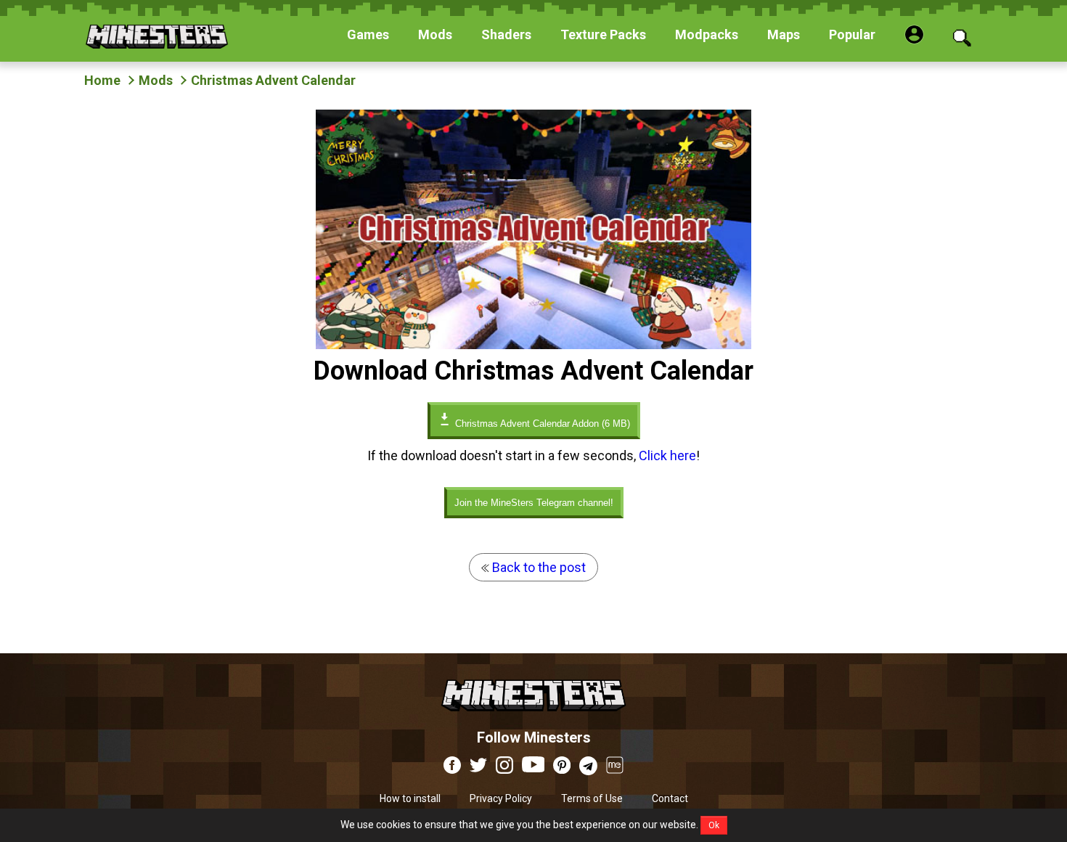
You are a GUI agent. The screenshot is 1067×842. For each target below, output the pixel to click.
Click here (667, 455)
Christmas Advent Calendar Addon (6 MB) (541, 423)
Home (102, 80)
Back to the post (537, 567)
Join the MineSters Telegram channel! (533, 502)
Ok (713, 825)
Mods (156, 80)
